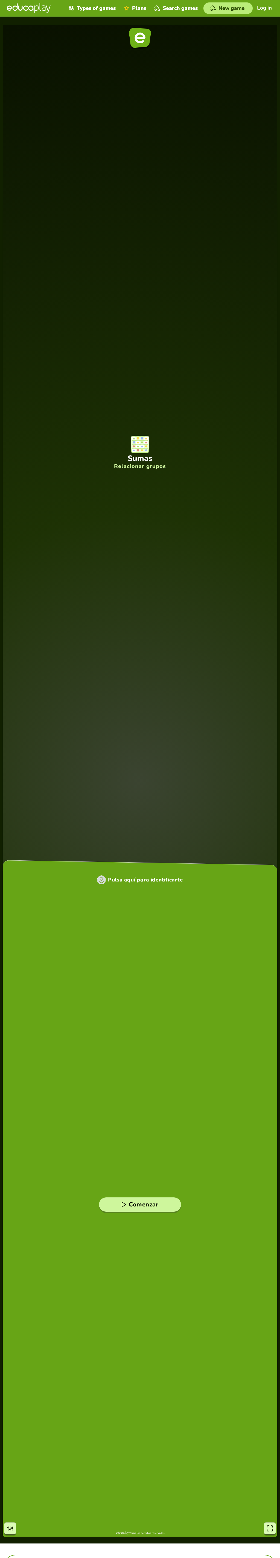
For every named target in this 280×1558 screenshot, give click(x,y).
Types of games (96, 8)
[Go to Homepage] (29, 8)
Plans (139, 8)
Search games (180, 8)
